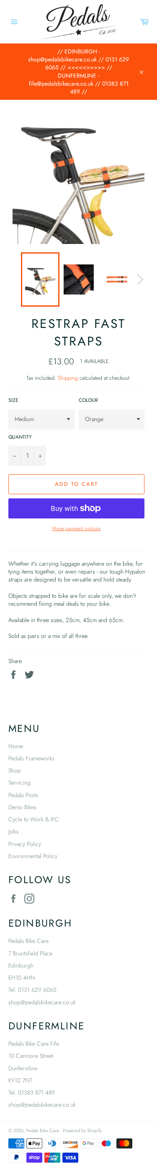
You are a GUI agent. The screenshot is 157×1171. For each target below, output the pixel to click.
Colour (88, 400)
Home (15, 746)
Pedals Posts (23, 795)
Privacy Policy (24, 844)
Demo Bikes (22, 807)
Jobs (13, 831)
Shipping (68, 378)
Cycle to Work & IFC (33, 819)
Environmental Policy (32, 856)
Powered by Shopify (82, 1130)
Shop (14, 770)
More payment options (76, 528)
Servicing (19, 782)
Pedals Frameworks (31, 758)
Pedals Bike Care (43, 1130)
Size (13, 400)
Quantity (20, 437)
